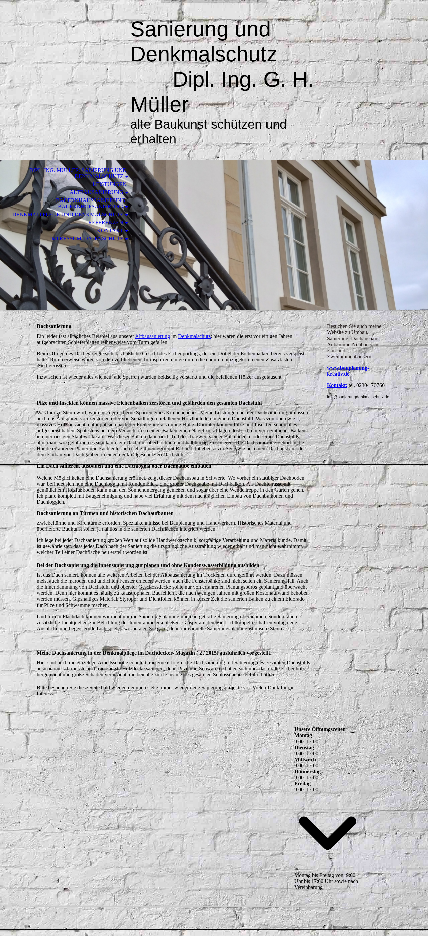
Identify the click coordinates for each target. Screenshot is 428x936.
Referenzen (105, 222)
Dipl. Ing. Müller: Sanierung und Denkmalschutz (78, 173)
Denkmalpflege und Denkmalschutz (67, 214)
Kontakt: (337, 385)
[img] (75, 32)
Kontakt (110, 230)
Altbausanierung (96, 192)
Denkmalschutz (194, 336)
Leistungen (110, 184)
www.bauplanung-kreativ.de (348, 371)
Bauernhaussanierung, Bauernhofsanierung (91, 203)
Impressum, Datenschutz (86, 238)
